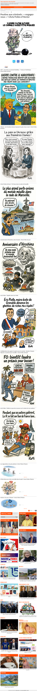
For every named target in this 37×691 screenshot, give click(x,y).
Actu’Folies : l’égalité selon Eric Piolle (9, 295)
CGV (20, 690)
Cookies (28, 690)
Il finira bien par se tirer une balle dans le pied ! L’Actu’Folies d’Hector (17, 479)
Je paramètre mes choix (7, 8)
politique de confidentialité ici (5, 4)
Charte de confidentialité (24, 690)
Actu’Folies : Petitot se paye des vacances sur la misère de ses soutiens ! (17, 408)
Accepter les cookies (18, 7)
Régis (6, 66)
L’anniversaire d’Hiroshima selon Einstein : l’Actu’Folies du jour (15, 240)
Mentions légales (17, 690)
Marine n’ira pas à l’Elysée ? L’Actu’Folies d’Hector (12, 497)
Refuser (2, 8)
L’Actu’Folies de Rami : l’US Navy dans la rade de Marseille (14, 184)
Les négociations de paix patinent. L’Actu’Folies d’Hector (14, 464)
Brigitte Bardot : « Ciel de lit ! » (27, 634)
